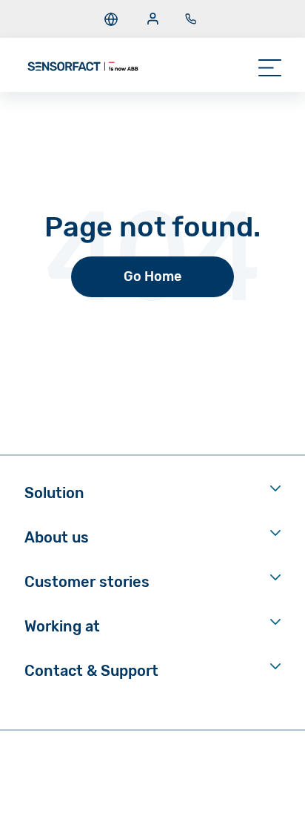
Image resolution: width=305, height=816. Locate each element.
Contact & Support (91, 671)
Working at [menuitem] (62, 626)
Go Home (152, 276)
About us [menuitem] (56, 537)
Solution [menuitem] (54, 493)
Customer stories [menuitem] (87, 582)
